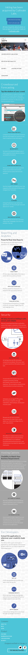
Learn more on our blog (14, 19)
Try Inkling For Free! (17, 650)
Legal (2, 628)
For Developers (5, 638)
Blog (2, 626)
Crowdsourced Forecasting (9, 54)
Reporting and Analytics (8, 61)
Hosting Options (16, 68)
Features (3, 634)
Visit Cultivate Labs (14, 23)
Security (3, 68)
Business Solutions (6, 636)
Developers (4, 75)
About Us (3, 624)
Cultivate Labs (14, 31)
